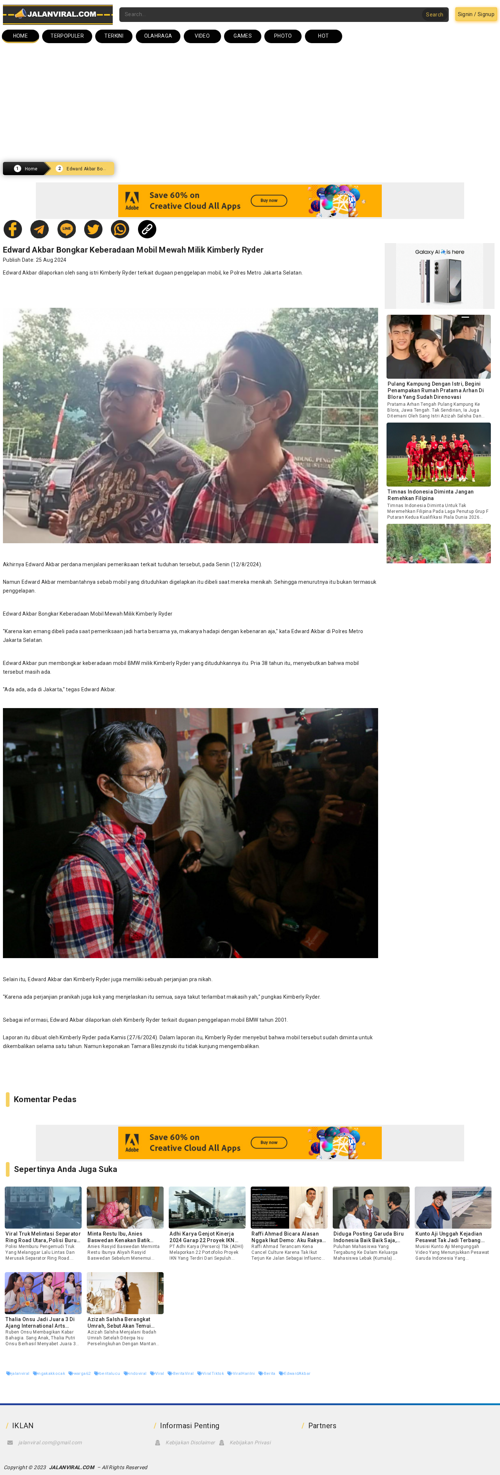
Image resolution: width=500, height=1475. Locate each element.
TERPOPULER (67, 36)
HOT (323, 36)
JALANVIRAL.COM (71, 1467)
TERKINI (113, 36)
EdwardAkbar (297, 1373)
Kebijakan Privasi (250, 1442)
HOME (20, 36)
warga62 (83, 1373)
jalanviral (21, 1373)
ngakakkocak (52, 1373)
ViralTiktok (213, 1373)
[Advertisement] (250, 103)
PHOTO (283, 36)
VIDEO (202, 36)
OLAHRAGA (158, 36)
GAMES (243, 36)
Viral (160, 1373)
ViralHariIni (244, 1373)
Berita (270, 1373)
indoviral (138, 1373)
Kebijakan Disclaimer (190, 1442)
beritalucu (110, 1373)
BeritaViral (184, 1373)
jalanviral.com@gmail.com (50, 1442)
